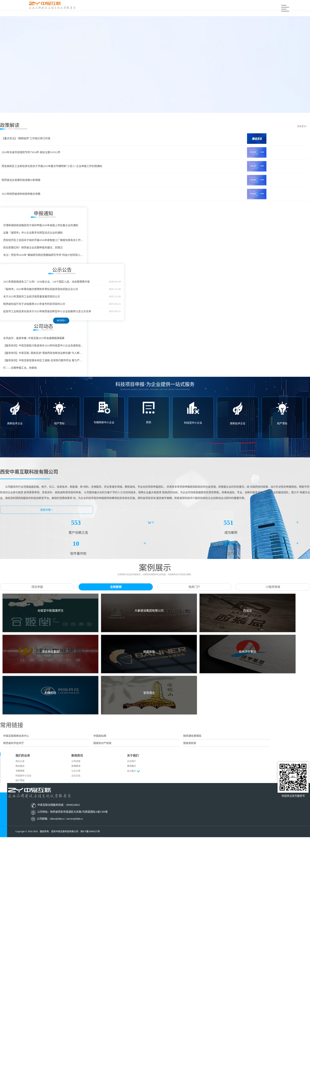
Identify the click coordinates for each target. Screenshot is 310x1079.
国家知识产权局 (102, 757)
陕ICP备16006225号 (90, 846)
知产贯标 (20, 795)
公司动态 (75, 775)
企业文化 (75, 790)
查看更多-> (302, 126)
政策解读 (75, 780)
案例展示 (131, 780)
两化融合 (20, 780)
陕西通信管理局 (192, 750)
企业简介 (131, 775)
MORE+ (154, 325)
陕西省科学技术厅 (13, 757)
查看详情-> (46, 524)
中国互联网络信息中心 (16, 750)
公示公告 (75, 785)
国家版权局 (189, 757)
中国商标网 (99, 750)
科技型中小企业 (23, 790)
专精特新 (20, 785)
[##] (52, 5)
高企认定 (20, 775)
